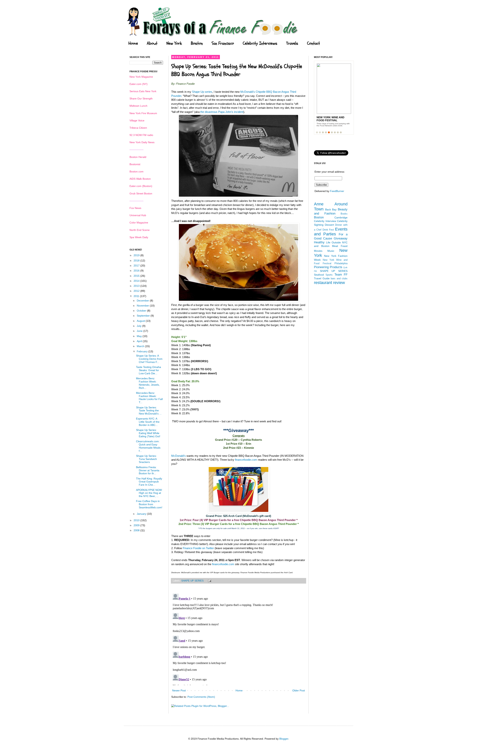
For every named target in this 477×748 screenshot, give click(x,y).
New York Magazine (141, 76)
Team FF (341, 274)
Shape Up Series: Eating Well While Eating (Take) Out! (148, 433)
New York (174, 43)
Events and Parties (331, 231)
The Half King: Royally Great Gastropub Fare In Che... (149, 481)
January (142, 513)
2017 (137, 265)
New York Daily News (141, 142)
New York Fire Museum (143, 113)
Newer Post (179, 690)
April (140, 341)
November (143, 305)
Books (344, 213)
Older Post (298, 690)
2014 (137, 280)
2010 (137, 520)
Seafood (319, 274)
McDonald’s (178, 455)
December (143, 300)
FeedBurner (337, 191)
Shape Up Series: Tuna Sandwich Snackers (146, 459)
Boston (197, 43)
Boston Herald (137, 156)
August (141, 320)
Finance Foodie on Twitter (198, 548)
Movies (318, 250)
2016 (137, 270)
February (142, 351)
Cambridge (341, 217)
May (140, 336)
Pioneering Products (328, 267)
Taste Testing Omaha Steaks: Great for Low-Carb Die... (148, 370)
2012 (137, 290)
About (152, 43)
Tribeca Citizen (138, 127)
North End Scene (139, 229)
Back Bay (331, 209)
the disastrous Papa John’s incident (221, 111)
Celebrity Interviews (260, 43)
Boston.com (136, 171)
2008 (137, 530)
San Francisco (223, 43)
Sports (329, 275)
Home (133, 43)
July (139, 325)
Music (330, 250)
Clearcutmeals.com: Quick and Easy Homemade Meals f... (148, 446)
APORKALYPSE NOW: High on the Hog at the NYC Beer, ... (149, 493)
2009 (137, 525)
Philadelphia (341, 263)
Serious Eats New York (142, 91)
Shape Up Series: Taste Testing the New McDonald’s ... (149, 410)
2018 (137, 260)
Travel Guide (322, 278)
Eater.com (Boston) (140, 186)
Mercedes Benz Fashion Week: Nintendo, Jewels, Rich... (148, 383)
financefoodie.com (246, 459)
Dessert (329, 224)
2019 (137, 255)
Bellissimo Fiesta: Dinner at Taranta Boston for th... (147, 470)
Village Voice (136, 120)
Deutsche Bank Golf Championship (332, 119)
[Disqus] (238, 638)
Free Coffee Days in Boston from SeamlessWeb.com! (149, 504)
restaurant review (329, 282)
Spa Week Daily (138, 237)
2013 (137, 285)
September (144, 315)
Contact (313, 43)
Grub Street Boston (140, 193)
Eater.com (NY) (138, 83)
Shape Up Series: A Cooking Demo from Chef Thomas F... (149, 358)
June (140, 330)
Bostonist (134, 164)
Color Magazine (138, 222)
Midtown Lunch (138, 105)
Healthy (319, 242)
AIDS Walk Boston (140, 178)
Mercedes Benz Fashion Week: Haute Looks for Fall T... (149, 397)
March (141, 346)
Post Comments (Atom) (201, 696)
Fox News (135, 208)
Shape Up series (202, 91)
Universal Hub (137, 215)
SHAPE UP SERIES (192, 580)
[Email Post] (209, 580)
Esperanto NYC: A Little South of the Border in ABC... (147, 421)
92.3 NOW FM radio (141, 135)
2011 (137, 296)
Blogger (283, 738)
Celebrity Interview (325, 221)
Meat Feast (340, 245)
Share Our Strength (141, 98)
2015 (137, 275)
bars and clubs (339, 278)
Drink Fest (328, 229)
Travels (292, 43)
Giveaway (341, 238)
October (142, 310)
